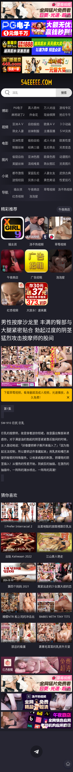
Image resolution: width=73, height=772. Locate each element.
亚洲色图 (33, 157)
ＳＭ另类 (65, 131)
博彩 (5, 110)
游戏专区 (65, 108)
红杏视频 (18, 196)
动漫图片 (65, 157)
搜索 (64, 93)
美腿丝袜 (18, 164)
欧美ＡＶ (49, 124)
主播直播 (49, 131)
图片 (5, 159)
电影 (5, 143)
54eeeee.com (36, 82)
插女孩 (18, 189)
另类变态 (65, 147)
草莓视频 (49, 189)
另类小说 (33, 180)
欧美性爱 (65, 140)
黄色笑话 (49, 180)
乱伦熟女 (49, 147)
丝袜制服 (33, 131)
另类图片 (65, 164)
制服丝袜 (18, 147)
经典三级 (33, 147)
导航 (5, 192)
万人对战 (49, 108)
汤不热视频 (65, 189)
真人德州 (33, 108)
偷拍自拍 (33, 140)
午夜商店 (33, 189)
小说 (5, 176)
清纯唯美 (33, 164)
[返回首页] (68, 764)
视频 (5, 127)
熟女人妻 (18, 131)
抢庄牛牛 (65, 115)
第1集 (7, 408)
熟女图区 (49, 164)
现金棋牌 (49, 115)
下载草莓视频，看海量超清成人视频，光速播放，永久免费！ (36, 394)
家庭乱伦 (33, 173)
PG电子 (18, 108)
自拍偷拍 (33, 124)
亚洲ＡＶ (18, 124)
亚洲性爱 (18, 140)
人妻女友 (49, 173)
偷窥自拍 (18, 157)
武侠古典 (65, 173)
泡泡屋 (33, 196)
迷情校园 (18, 180)
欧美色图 (49, 157)
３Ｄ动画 (65, 124)
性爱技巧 (65, 180)
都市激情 (18, 173)
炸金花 (33, 115)
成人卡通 (49, 140)
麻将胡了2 (18, 115)
